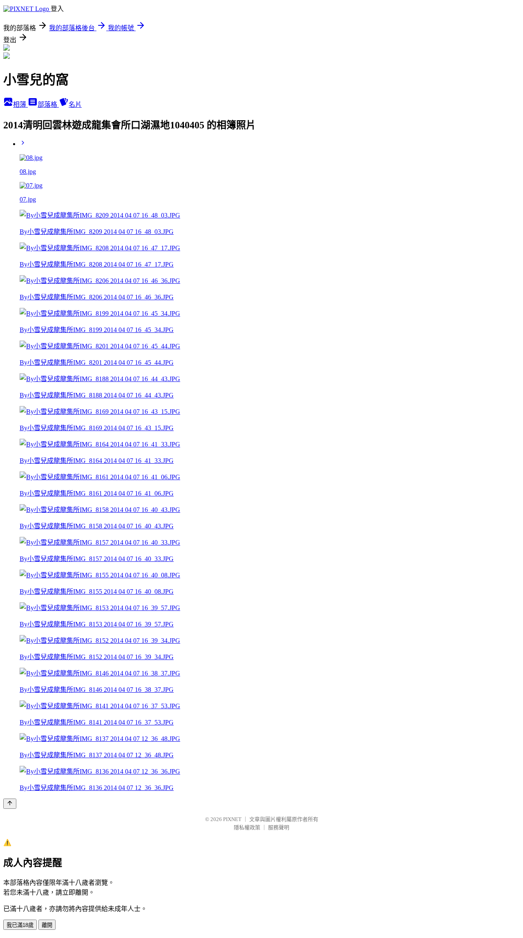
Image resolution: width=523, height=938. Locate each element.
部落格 (48, 104)
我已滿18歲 (20, 925)
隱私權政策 (247, 827)
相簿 (20, 104)
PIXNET (232, 819)
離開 (47, 925)
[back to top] (9, 804)
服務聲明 (278, 827)
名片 (75, 104)
